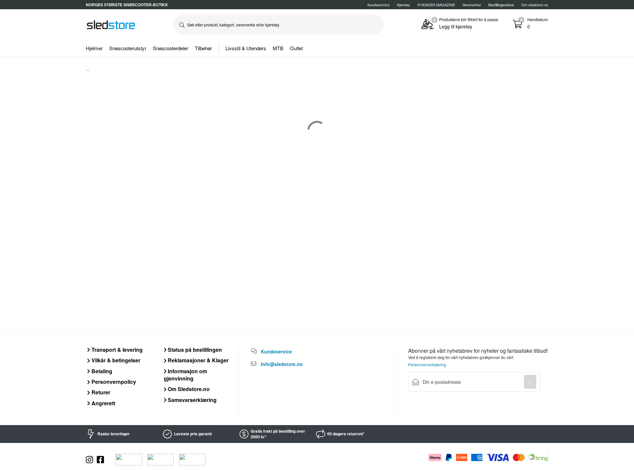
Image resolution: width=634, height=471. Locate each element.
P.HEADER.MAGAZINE (436, 4)
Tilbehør (203, 48)
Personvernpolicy (113, 381)
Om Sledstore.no (188, 389)
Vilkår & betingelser (115, 360)
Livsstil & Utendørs (246, 48)
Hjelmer (94, 48)
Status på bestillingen (194, 349)
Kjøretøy (403, 4)
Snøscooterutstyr (127, 48)
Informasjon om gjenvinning (185, 374)
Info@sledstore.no (282, 364)
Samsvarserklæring (191, 400)
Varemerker (471, 4)
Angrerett (102, 403)
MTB (278, 48)
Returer (100, 392)
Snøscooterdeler (170, 48)
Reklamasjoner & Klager (197, 360)
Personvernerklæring (427, 364)
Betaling (101, 371)
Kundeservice (379, 4)
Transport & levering (116, 349)
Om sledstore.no (534, 4)
